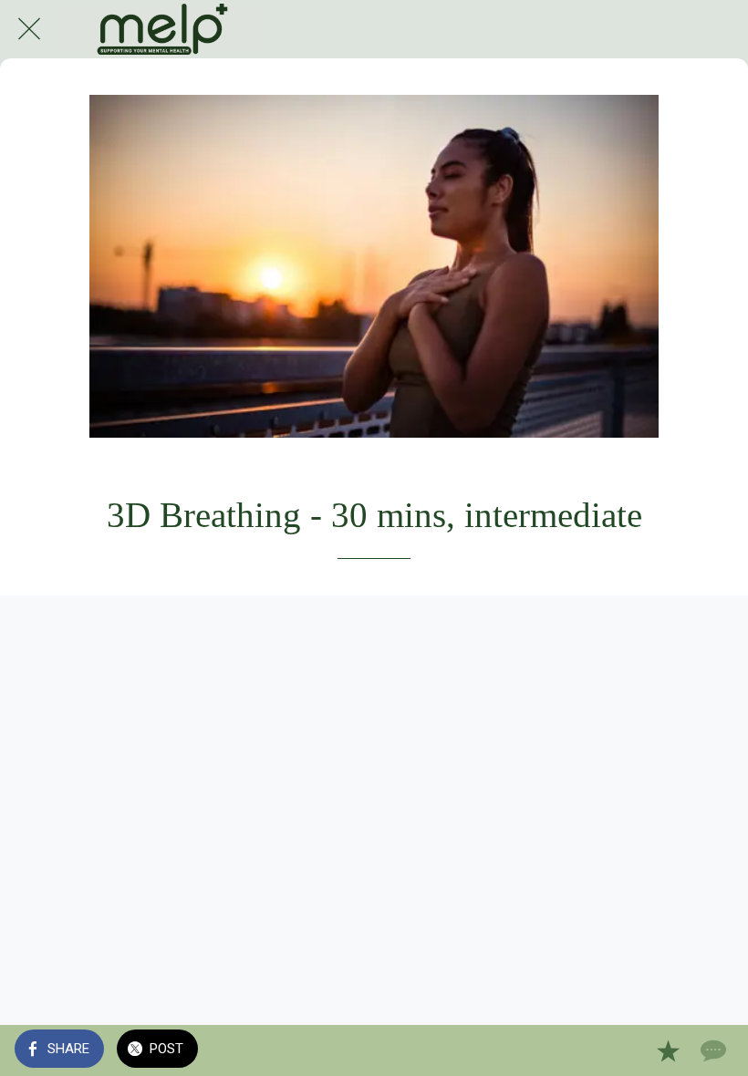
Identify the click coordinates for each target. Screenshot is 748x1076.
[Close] (29, 29)
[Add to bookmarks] (668, 1050)
